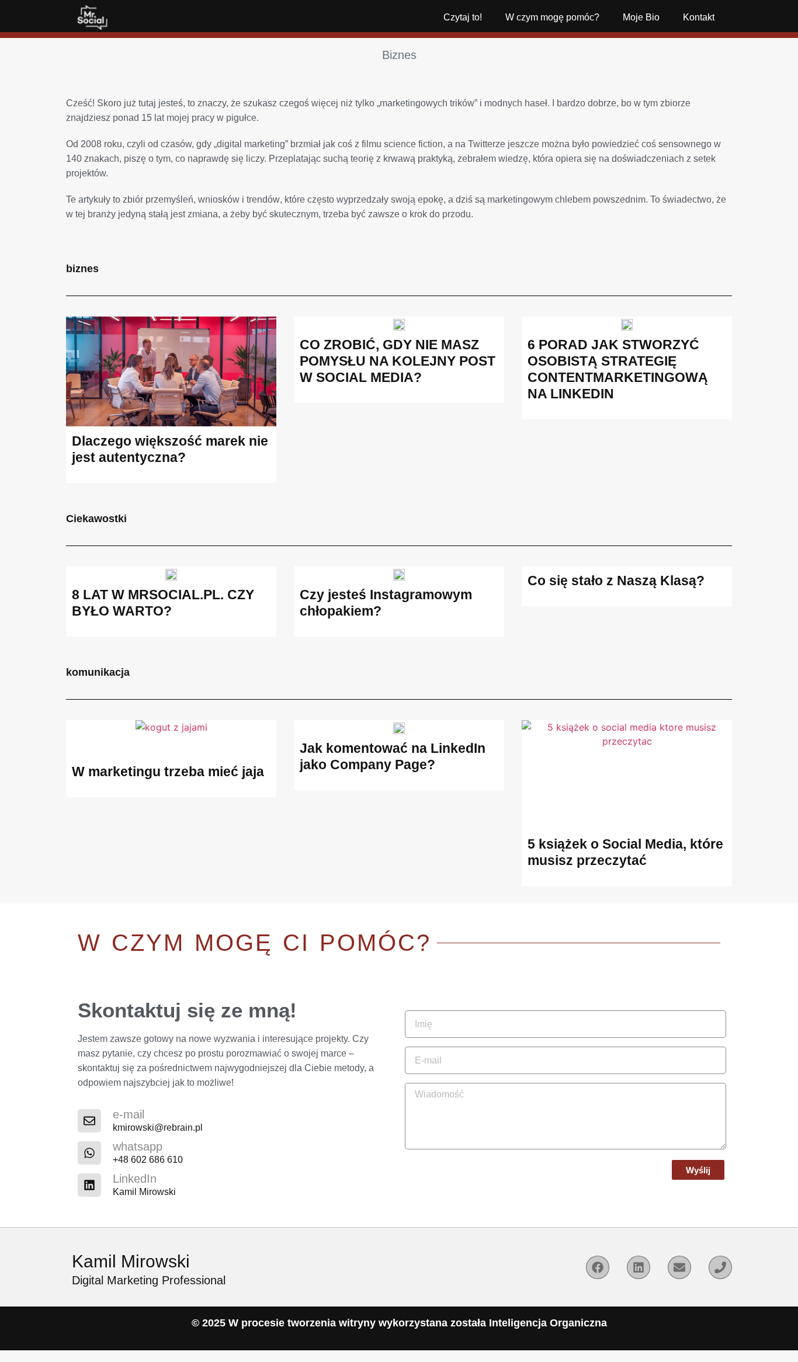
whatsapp (137, 1146)
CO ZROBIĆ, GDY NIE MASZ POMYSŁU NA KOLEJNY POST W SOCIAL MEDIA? (397, 361)
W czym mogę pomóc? (552, 17)
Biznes (399, 54)
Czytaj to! (462, 17)
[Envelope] (679, 1267)
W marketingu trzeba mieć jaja (168, 771)
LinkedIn (135, 1178)
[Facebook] (597, 1267)
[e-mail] (89, 1120)
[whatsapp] (89, 1153)
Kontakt (698, 17)
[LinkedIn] (89, 1185)
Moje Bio (641, 17)
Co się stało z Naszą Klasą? (616, 580)
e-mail (128, 1114)
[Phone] (720, 1267)
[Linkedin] (638, 1267)
